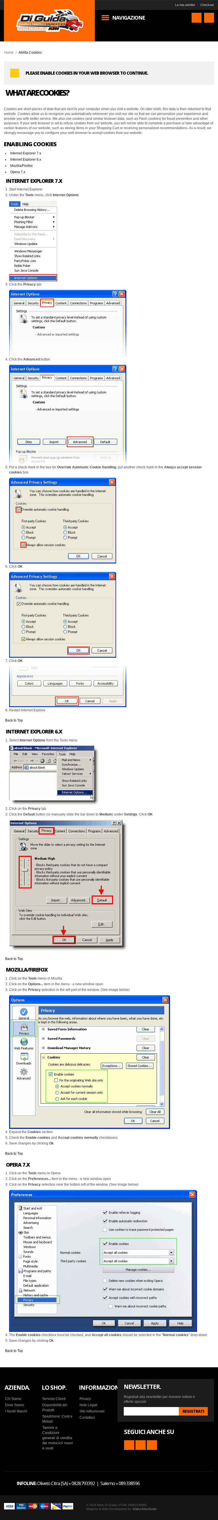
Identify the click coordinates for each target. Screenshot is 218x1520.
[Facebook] (140, 1445)
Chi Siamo (13, 1399)
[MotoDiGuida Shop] (49, 21)
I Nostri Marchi (16, 1411)
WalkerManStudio (145, 1509)
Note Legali (88, 1405)
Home (9, 52)
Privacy (85, 1399)
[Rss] (129, 1445)
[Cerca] (197, 18)
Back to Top (14, 720)
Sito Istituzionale (92, 1411)
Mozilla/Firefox (21, 166)
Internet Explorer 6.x (25, 160)
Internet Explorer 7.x (25, 153)
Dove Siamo (14, 1405)
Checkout (207, 5)
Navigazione (128, 17)
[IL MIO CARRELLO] (209, 18)
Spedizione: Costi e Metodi (57, 1418)
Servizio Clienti (54, 1399)
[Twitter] (152, 1445)
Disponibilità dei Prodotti (54, 1407)
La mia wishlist (185, 5)
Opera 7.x (17, 172)
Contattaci (87, 1418)
